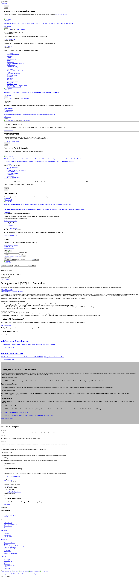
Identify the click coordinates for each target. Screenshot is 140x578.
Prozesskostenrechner (9, 565)
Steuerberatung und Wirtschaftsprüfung (14, 546)
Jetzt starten (7, 504)
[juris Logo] (4, 3)
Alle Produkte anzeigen (61, 14)
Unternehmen (7, 550)
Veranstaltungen (8, 561)
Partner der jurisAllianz (10, 515)
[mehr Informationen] (70, 337)
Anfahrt (6, 527)
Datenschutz (16, 574)
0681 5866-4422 (8, 480)
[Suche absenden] (13, 260)
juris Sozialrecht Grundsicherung (15, 341)
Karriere (6, 516)
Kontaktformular (8, 526)
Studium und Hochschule (10, 553)
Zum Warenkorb (5, 279)
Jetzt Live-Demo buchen (7, 418)
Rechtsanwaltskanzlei (9, 543)
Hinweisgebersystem (36, 574)
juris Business (7, 535)
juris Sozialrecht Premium (12, 353)
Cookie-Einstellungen (25, 574)
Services (3, 556)
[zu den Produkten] (7, 29)
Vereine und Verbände (9, 548)
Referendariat (7, 551)
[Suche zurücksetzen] (35, 260)
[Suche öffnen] (7, 260)
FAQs (5, 562)
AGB (11, 574)
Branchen (4, 540)
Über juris (6, 513)
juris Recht (6, 533)
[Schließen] (7, 258)
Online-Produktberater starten (11, 141)
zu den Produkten (21, 29)
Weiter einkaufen (5, 277)
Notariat (6, 544)
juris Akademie (8, 536)
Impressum (6, 574)
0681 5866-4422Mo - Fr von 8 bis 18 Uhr (10, 523)
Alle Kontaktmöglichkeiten (11, 245)
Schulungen (7, 559)
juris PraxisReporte (9, 567)
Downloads (7, 564)
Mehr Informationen (6, 325)
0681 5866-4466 (8, 486)
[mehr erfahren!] (7, 290)
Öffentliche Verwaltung (10, 547)
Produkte (4, 530)
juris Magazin (7, 568)
